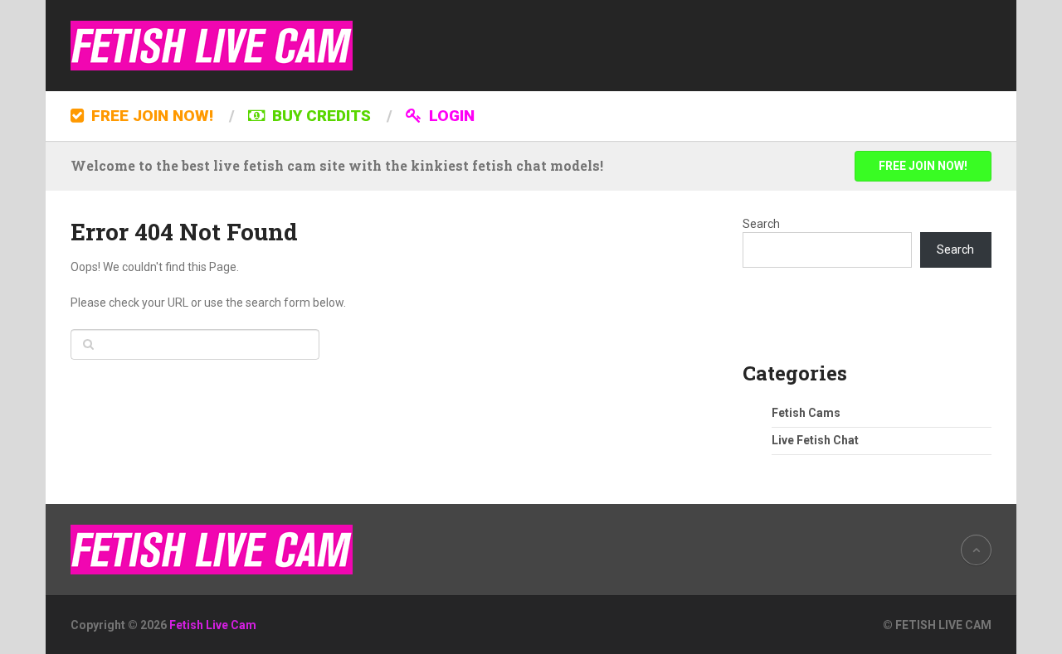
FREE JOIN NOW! (150, 115)
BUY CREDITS (319, 115)
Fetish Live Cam (212, 625)
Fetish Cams (806, 412)
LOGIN (450, 115)
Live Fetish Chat (815, 440)
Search (761, 223)
